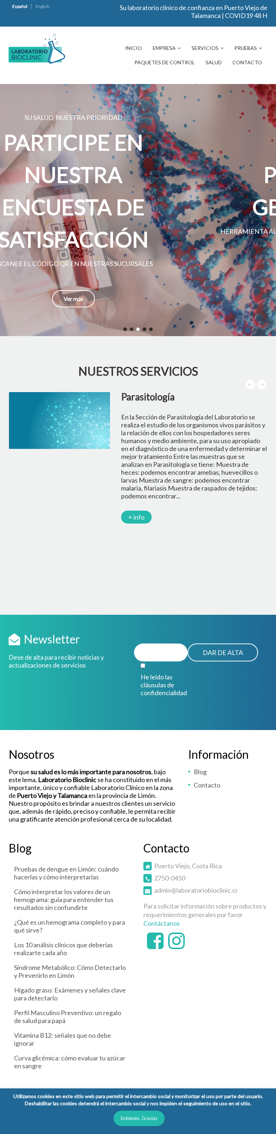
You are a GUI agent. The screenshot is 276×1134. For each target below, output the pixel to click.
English (43, 6)
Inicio (133, 48)
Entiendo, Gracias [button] (139, 1118)
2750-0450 (169, 878)
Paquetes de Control (164, 62)
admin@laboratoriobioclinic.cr (196, 890)
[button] (138, 210)
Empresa (164, 48)
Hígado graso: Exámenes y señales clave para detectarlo (70, 994)
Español (19, 6)
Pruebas (245, 48)
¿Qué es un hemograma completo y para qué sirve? (69, 926)
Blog (200, 772)
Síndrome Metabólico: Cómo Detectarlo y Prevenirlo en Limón (70, 971)
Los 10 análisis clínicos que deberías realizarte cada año (63, 949)
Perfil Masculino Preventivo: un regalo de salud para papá (67, 1016)
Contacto (247, 62)
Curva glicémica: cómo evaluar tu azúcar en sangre (69, 1062)
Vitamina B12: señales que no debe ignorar (62, 1039)
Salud (214, 62)
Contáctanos (161, 923)
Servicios (205, 48)
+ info (136, 517)
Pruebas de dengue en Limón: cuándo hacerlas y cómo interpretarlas (66, 873)
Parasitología (148, 397)
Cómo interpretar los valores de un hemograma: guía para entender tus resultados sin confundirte (64, 899)
